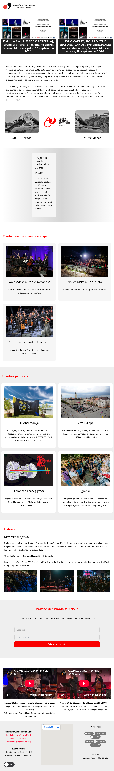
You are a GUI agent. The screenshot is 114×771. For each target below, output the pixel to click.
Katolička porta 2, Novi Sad (18, 735)
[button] (9, 764)
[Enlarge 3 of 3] (106, 573)
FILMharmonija (28, 423)
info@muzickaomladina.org (18, 741)
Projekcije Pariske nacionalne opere (42, 163)
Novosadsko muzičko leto (85, 282)
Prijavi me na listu (57, 644)
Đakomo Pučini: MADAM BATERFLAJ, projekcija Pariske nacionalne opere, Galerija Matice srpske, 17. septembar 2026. (28, 46)
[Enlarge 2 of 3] (70, 573)
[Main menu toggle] (108, 6)
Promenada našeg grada (29, 491)
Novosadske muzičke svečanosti (29, 282)
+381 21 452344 (18, 738)
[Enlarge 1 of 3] (33, 573)
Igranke (85, 491)
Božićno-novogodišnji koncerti (29, 342)
